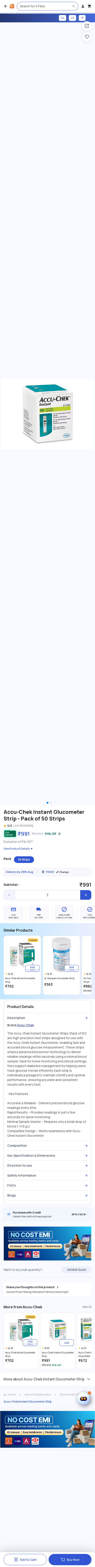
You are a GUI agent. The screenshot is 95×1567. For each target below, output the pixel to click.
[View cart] (89, 6)
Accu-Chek (25, 1025)
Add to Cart (28, 1559)
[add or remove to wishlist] (87, 36)
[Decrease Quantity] (9, 895)
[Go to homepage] (12, 6)
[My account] (83, 6)
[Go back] (6, 6)
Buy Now (73, 1559)
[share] (86, 26)
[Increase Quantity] (85, 895)
